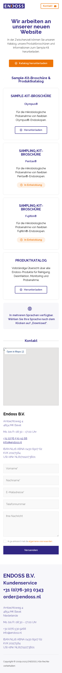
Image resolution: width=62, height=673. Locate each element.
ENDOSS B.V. (19, 576)
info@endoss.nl (12, 442)
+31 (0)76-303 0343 (23, 590)
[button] (31, 185)
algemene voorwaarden (40, 541)
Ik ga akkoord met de (30, 541)
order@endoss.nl (22, 597)
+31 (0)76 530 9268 (14, 628)
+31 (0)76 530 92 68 (15, 438)
